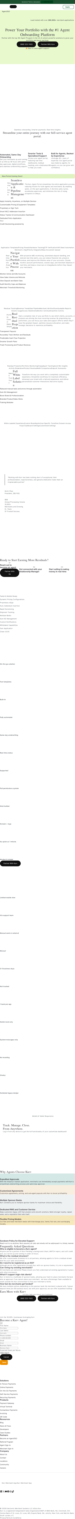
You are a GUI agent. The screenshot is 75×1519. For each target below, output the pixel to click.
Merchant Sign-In (6, 1449)
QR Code (3, 1417)
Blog (1, 1423)
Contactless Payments (8, 1410)
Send (4, 1362)
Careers (3, 1468)
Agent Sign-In (5, 1445)
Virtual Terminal (6, 1407)
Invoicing (3, 1413)
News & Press (5, 1426)
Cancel (6, 1357)
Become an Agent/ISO (8, 1438)
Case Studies (5, 1433)
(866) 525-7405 (26, 44)
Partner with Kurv (48, 1298)
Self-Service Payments (9, 1394)
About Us (3, 1454)
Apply (67, 7)
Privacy (3, 1518)
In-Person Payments (8, 1384)
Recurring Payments (8, 1397)
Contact (3, 1458)
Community (4, 1465)
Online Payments (6, 1387)
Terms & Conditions (13, 1518)
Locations (3, 1461)
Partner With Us (10, 572)
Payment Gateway (7, 1403)
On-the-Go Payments (8, 1391)
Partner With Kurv (48, 44)
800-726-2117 (48, 2)
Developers (4, 1429)
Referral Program (6, 1442)
